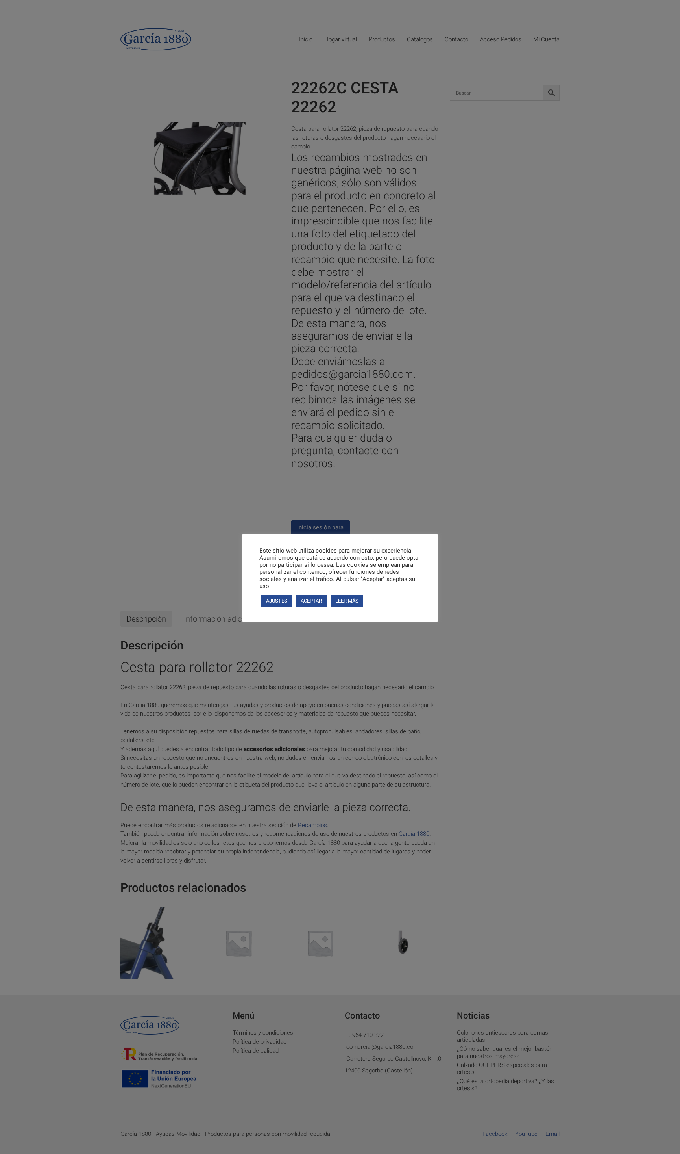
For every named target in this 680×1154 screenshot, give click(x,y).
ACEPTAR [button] (311, 601)
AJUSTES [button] (276, 601)
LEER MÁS (346, 601)
